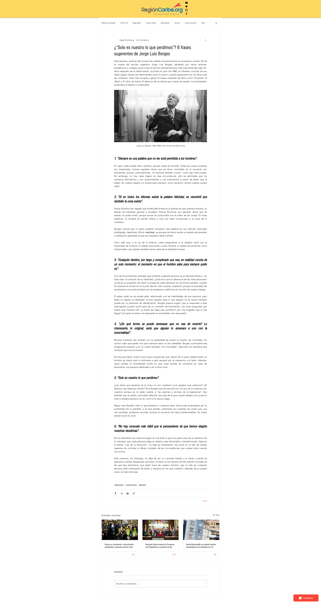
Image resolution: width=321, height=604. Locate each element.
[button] (216, 23)
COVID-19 (124, 23)
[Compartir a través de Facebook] (115, 493)
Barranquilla (165, 23)
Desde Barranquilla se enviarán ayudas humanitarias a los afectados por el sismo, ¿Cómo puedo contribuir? (201, 545)
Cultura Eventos (190, 23)
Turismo (177, 23)
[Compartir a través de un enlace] (134, 493)
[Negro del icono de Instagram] (186, 10)
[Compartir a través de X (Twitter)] (121, 493)
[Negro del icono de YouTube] (186, 2)
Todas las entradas (108, 23)
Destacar (142, 485)
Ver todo (216, 515)
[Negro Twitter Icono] (186, 6)
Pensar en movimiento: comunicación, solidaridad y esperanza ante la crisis (119, 545)
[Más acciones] (205, 40)
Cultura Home (151, 23)
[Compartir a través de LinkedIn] (127, 493)
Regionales (137, 23)
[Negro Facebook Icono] (186, 13)
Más (203, 23)
